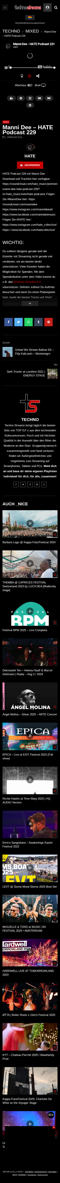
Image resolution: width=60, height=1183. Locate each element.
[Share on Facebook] (8, 322)
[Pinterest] (37, 484)
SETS (14, 1175)
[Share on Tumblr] (38, 322)
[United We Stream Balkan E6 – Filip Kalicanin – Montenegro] (7, 352)
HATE (30, 156)
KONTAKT (22, 1175)
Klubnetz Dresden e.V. (27, 282)
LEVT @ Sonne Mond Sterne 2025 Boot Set (29, 886)
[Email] (44, 484)
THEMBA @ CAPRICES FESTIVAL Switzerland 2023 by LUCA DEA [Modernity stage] (29, 586)
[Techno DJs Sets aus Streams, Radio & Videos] (28, 7)
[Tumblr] (30, 484)
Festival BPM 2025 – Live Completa (24, 630)
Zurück (6, 342)
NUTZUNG (52, 1172)
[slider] (26, 67)
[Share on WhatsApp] (28, 322)
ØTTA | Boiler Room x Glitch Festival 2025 (28, 1015)
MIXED (32, 31)
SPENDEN (29, 1172)
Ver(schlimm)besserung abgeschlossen (30, 23)
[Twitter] (23, 484)
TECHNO (11, 31)
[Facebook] (16, 484)
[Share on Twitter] (18, 322)
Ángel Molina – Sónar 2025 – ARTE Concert (29, 714)
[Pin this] (48, 322)
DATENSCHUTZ (41, 1172)
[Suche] (56, 7)
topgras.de (32, 1175)
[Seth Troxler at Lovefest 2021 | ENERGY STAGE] (53, 374)
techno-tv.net (43, 1175)
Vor (56, 364)
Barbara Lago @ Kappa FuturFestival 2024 (29, 542)
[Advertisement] (30, 1147)
